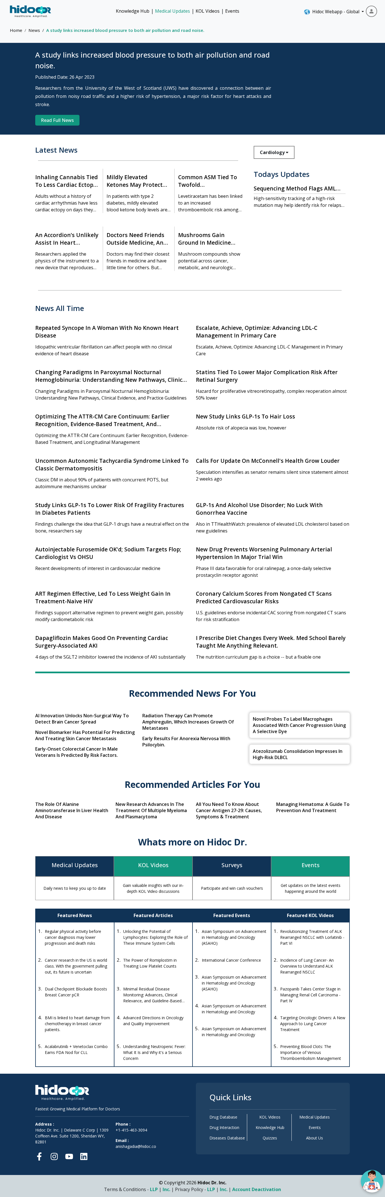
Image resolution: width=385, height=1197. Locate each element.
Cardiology (273, 152)
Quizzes (270, 1138)
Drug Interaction (224, 1127)
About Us (314, 1138)
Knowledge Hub (132, 11)
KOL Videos (208, 11)
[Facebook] (41, 1155)
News (34, 30)
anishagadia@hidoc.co (136, 1146)
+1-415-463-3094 (131, 1130)
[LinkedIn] (83, 1155)
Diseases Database (227, 1138)
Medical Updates (172, 11)
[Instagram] (54, 1155)
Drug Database (223, 1117)
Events (232, 11)
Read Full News (57, 120)
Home (16, 30)
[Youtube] (69, 1155)
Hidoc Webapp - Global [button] (334, 11)
